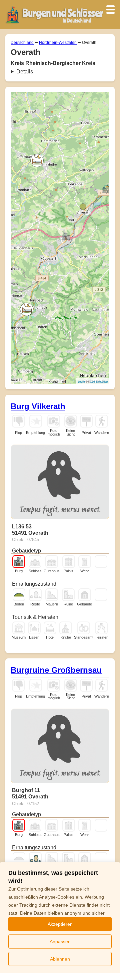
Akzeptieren (60, 924)
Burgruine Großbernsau (56, 669)
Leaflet (81, 381)
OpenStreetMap (99, 381)
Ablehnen (60, 959)
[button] (37, 160)
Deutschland (22, 42)
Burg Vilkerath (38, 406)
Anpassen (60, 941)
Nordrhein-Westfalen (58, 42)
